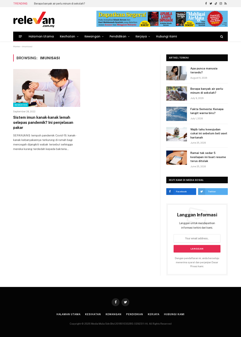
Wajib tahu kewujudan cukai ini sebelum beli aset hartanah (208, 133)
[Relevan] (55, 19)
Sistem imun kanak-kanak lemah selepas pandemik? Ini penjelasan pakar (43, 122)
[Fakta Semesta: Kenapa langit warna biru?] (176, 114)
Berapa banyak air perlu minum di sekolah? (59, 3)
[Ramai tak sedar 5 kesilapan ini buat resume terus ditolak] (176, 158)
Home (16, 46)
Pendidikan (118, 36)
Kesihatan (67, 36)
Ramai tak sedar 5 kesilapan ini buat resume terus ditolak (208, 157)
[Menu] (20, 36)
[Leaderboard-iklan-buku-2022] (162, 26)
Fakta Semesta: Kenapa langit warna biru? (206, 111)
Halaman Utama (41, 36)
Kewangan (92, 36)
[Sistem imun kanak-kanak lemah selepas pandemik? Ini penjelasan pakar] (46, 88)
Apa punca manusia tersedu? (203, 70)
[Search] (221, 36)
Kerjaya (141, 36)
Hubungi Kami (166, 36)
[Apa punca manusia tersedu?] (176, 73)
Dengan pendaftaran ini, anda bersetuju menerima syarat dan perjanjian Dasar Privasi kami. (197, 262)
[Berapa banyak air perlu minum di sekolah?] (176, 93)
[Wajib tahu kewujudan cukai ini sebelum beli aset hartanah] (176, 134)
